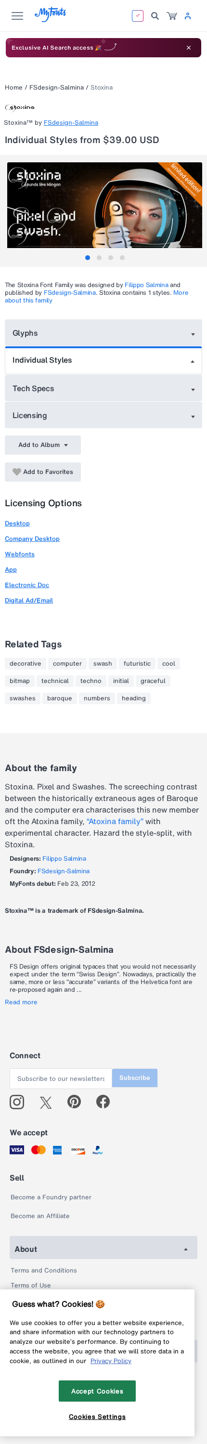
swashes (23, 698)
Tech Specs (33, 388)
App (11, 569)
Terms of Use (31, 1285)
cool (168, 664)
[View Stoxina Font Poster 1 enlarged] (104, 211)
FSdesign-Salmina (56, 87)
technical (55, 681)
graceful (153, 681)
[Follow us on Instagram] (20, 1102)
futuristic (137, 664)
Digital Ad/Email (29, 600)
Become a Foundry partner (51, 1197)
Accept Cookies (97, 1391)
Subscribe (134, 1077)
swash (102, 664)
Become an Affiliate (40, 1216)
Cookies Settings (97, 1416)
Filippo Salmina (146, 284)
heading (134, 698)
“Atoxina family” (115, 821)
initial (121, 681)
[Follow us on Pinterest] (78, 1102)
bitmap (20, 681)
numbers (97, 698)
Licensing (30, 415)
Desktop (17, 523)
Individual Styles (42, 360)
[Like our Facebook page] (107, 1102)
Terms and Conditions (44, 1270)
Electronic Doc (27, 585)
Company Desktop (32, 538)
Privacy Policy (111, 1360)
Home (14, 87)
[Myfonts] (51, 19)
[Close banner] (188, 48)
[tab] (87, 258)
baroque (59, 698)
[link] (172, 16)
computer (67, 664)
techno (91, 681)
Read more (21, 1002)
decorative (25, 664)
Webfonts (20, 554)
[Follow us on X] (49, 1102)
